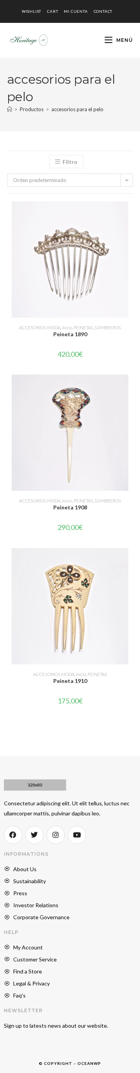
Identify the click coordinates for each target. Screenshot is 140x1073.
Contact (103, 11)
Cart (52, 11)
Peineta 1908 (70, 507)
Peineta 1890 (70, 334)
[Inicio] (9, 109)
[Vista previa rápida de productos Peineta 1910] (130, 561)
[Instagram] (56, 835)
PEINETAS (83, 327)
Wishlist (31, 11)
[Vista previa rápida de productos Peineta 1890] (130, 215)
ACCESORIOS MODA (39, 327)
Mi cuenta (76, 11)
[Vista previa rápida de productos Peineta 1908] (130, 388)
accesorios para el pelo (77, 109)
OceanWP (89, 1063)
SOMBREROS (107, 327)
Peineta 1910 (70, 681)
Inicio (67, 327)
